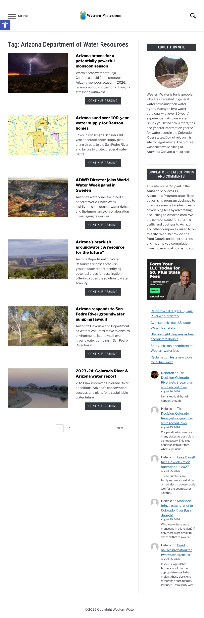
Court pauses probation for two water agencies (176, 550)
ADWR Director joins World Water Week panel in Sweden (102, 185)
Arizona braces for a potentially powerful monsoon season (95, 60)
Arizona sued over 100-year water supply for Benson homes (102, 123)
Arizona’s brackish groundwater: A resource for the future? (100, 247)
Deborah (167, 373)
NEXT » (122, 428)
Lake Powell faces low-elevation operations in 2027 (178, 462)
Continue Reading (103, 101)
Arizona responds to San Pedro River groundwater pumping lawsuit (100, 314)
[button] (5, 25)
